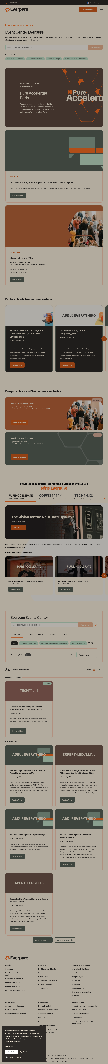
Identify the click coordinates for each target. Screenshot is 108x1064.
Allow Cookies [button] (11, 1052)
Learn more (9, 1046)
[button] (13, 1057)
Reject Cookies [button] (24, 1052)
